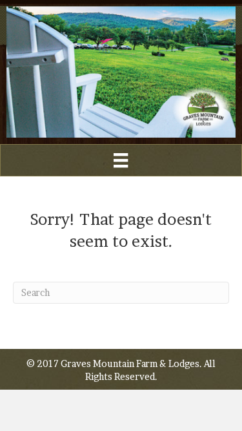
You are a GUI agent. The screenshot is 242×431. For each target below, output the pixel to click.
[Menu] (121, 160)
